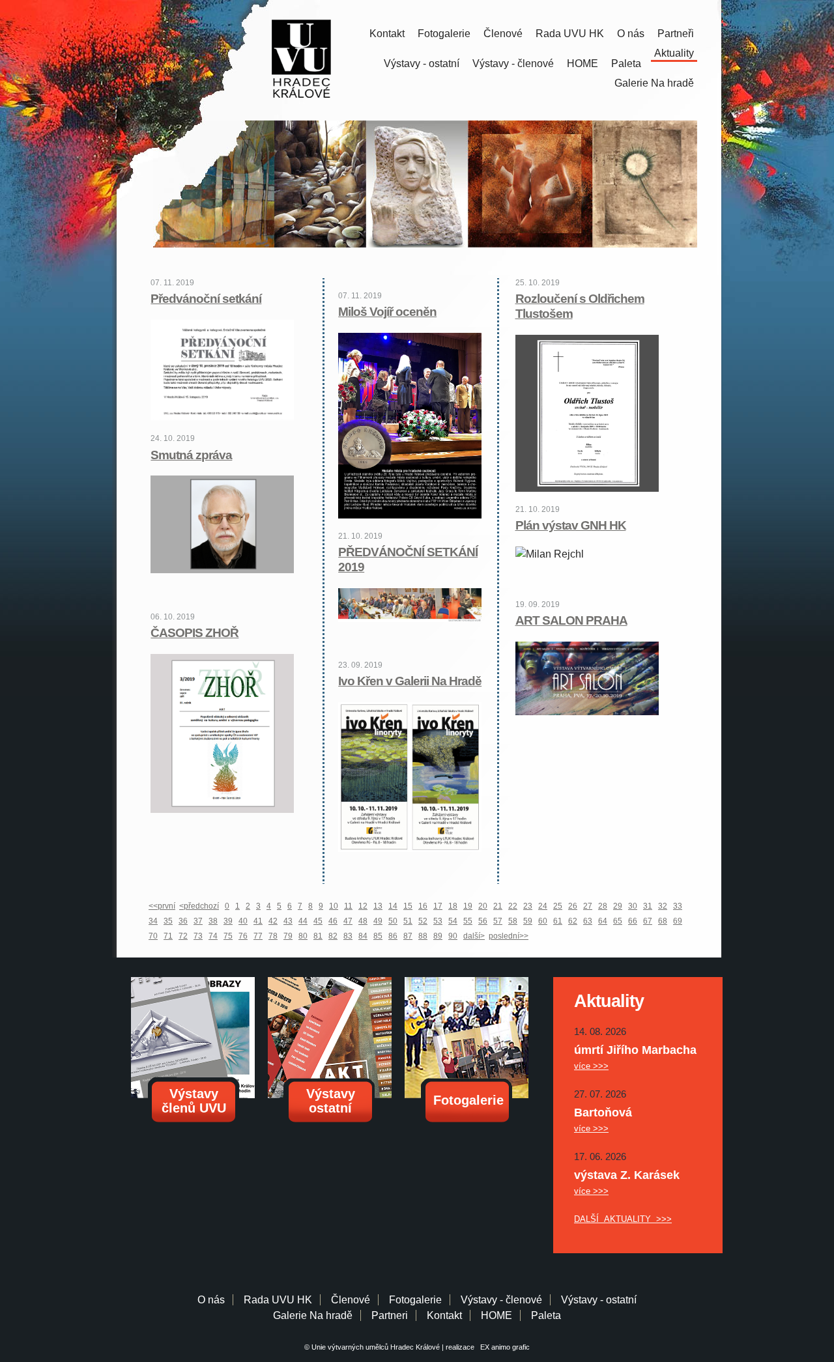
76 (243, 936)
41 (258, 921)
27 (587, 906)
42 (273, 921)
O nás (630, 33)
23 (527, 906)
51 (407, 921)
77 (258, 936)
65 (617, 921)
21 (497, 906)
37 (198, 921)
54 (452, 921)
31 (647, 906)
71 (168, 936)
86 (392, 936)
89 (437, 936)
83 (347, 936)
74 (213, 936)
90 (452, 936)
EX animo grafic (503, 1347)
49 (377, 921)
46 (333, 921)
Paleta (626, 63)
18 (452, 906)
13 (377, 906)
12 (362, 906)
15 (407, 906)
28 (602, 906)
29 (617, 906)
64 (602, 921)
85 (377, 936)
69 (677, 921)
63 (587, 921)
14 (392, 906)
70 (153, 936)
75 (228, 936)
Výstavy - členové (513, 63)
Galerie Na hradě (312, 1315)
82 (333, 936)
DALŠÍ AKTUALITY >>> (623, 1219)
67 (647, 921)
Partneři (675, 33)
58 (512, 921)
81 (318, 936)
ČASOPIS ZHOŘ (194, 633)
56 (482, 921)
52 (422, 921)
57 (497, 921)
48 (362, 921)
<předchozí (199, 906)
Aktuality (674, 53)
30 (632, 906)
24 (542, 906)
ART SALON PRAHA (571, 620)
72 (183, 936)
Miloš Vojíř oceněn (387, 312)
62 (572, 921)
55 (467, 921)
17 (437, 906)
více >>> (591, 1066)
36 (183, 921)
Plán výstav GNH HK (570, 525)
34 (153, 921)
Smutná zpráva (191, 455)
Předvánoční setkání (206, 298)
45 (318, 921)
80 (303, 936)
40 (243, 921)
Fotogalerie (444, 33)
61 (557, 921)
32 (662, 906)
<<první (162, 906)
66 (632, 921)
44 (303, 921)
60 (542, 921)
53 (437, 921)
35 (168, 921)
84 (362, 936)
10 (333, 906)
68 (662, 921)
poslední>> (508, 936)
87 (407, 936)
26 (572, 906)
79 (288, 936)
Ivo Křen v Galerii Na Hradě (410, 681)
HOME (582, 63)
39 (228, 921)
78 (273, 936)
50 (392, 921)
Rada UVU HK (570, 33)
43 (288, 921)
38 (213, 921)
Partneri (389, 1315)
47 (347, 921)
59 (527, 921)
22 (512, 906)
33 (677, 906)
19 (467, 906)
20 (482, 906)
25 (557, 906)
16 (422, 906)
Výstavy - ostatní (421, 63)
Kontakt (387, 33)
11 (348, 906)
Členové (503, 33)
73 (198, 936)
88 (422, 936)
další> (474, 936)
